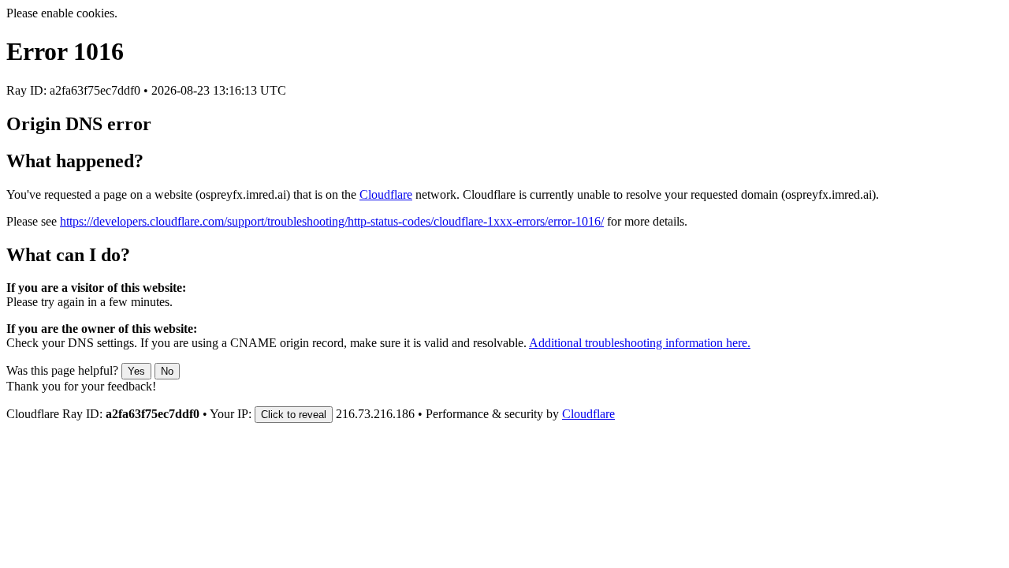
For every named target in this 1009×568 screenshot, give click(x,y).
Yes (136, 371)
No (167, 371)
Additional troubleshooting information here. (639, 342)
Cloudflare (385, 194)
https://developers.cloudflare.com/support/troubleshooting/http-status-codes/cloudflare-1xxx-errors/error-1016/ (332, 221)
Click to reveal (293, 414)
